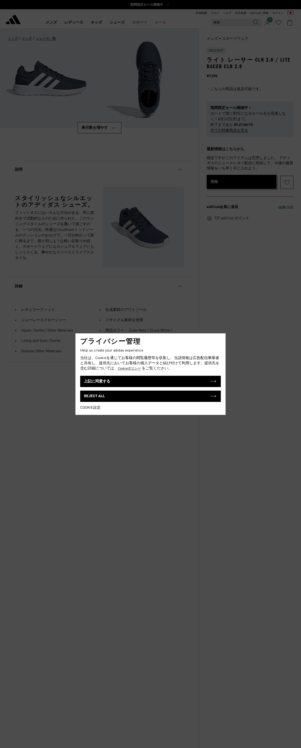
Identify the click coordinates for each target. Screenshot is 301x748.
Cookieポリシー (129, 368)
